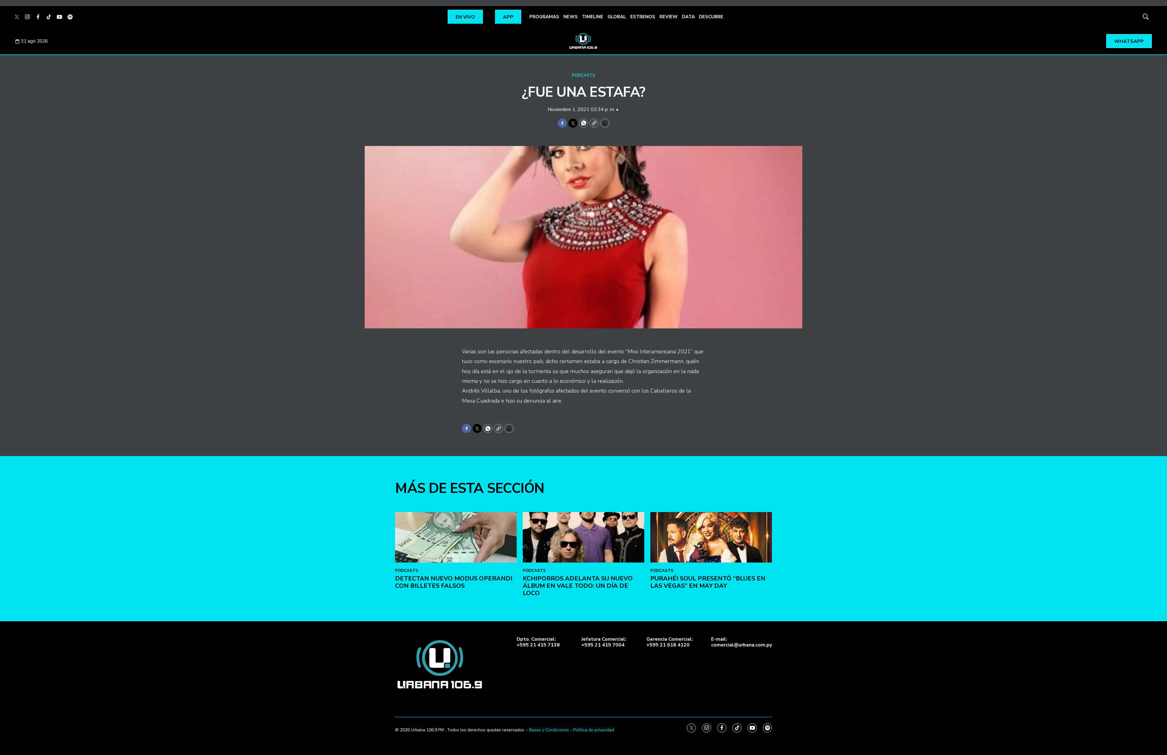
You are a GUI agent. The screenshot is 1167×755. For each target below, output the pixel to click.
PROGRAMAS (544, 17)
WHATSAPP (1129, 41)
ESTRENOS (642, 17)
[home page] (583, 41)
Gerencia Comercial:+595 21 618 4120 (669, 642)
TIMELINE (592, 17)
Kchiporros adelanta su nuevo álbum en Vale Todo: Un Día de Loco (578, 585)
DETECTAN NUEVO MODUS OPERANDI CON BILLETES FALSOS (453, 582)
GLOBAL (617, 17)
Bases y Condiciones (549, 730)
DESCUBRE (711, 17)
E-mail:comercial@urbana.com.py (741, 642)
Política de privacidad (593, 730)
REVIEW (668, 17)
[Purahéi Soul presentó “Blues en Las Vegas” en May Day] (711, 537)
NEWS (570, 17)
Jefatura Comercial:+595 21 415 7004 (603, 642)
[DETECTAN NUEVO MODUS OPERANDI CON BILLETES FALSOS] (456, 537)
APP (508, 17)
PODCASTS (583, 75)
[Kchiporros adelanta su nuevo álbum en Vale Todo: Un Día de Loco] (583, 537)
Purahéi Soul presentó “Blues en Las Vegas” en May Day (708, 582)
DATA (688, 17)
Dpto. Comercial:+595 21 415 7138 (538, 642)
